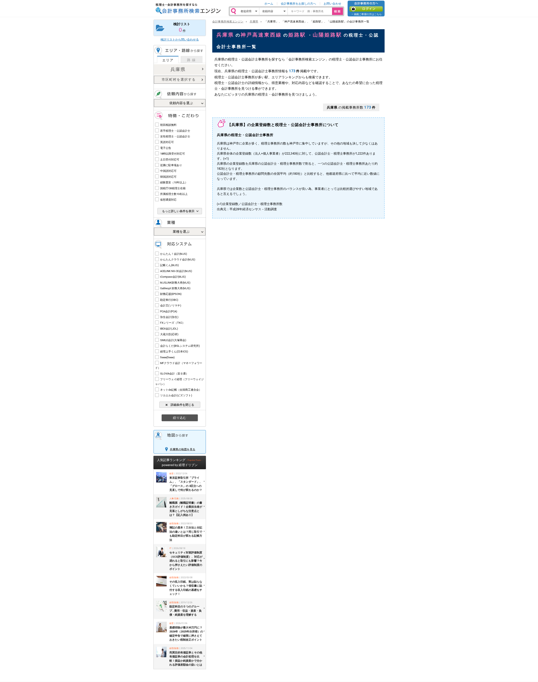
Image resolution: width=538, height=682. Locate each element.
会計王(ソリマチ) (170, 305)
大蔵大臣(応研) (169, 334)
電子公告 (165, 148)
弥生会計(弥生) (169, 317)
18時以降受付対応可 (172, 153)
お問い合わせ (332, 3)
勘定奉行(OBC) (169, 299)
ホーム (268, 3)
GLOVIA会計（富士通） (174, 373)
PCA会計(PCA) (168, 311)
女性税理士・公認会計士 (175, 136)
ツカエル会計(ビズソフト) (176, 395)
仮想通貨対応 (168, 199)
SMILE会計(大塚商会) (173, 340)
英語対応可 (167, 142)
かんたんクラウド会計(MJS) (177, 259)
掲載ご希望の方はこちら (368, 14)
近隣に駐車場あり (171, 165)
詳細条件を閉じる (181, 404)
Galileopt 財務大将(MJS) (175, 288)
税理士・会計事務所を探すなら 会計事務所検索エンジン (188, 8)
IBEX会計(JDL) (169, 328)
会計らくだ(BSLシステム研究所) (180, 345)
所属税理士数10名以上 (174, 194)
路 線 (191, 60)
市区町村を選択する (179, 79)
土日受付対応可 (169, 159)
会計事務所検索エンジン (228, 21)
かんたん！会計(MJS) (173, 253)
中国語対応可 (168, 170)
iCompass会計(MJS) (173, 276)
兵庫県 (178, 69)
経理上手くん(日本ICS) (174, 351)
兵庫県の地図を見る (182, 449)
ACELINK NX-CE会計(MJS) (176, 271)
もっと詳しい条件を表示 (178, 211)
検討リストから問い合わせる (180, 39)
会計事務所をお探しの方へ (298, 3)
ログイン (366, 9)
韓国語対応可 (168, 176)
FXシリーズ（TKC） (172, 322)
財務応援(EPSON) (171, 294)
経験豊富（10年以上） (174, 182)
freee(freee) (167, 357)
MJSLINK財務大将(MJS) (175, 282)
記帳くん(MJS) (169, 265)
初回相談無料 (168, 124)
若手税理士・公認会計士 (175, 130)
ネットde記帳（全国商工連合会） (181, 389)
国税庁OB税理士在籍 (173, 188)
